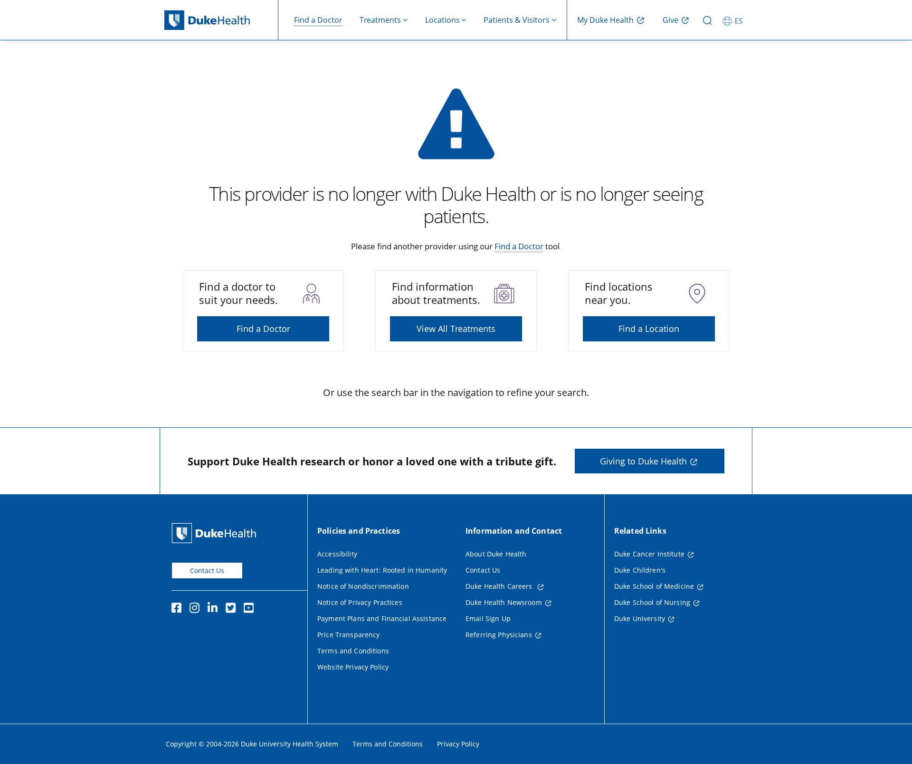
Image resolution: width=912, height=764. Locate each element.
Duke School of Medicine (654, 586)
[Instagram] (197, 609)
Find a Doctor (318, 20)
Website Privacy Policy (353, 666)
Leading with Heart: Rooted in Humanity (382, 570)
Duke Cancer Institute (649, 553)
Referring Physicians (499, 634)
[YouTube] (251, 609)
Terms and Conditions (353, 650)
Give (670, 20)
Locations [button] (442, 20)
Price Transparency (348, 634)
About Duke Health (496, 553)
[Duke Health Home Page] (215, 533)
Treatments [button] (380, 20)
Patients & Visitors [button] (517, 20)
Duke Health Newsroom (504, 602)
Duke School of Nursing (652, 602)
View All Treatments (456, 328)
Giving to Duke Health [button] (643, 461)
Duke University (639, 618)
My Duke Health (605, 20)
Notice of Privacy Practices (359, 602)
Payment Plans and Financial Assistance (381, 618)
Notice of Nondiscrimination (363, 586)
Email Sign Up (488, 618)
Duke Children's (639, 570)
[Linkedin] (215, 609)
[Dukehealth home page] (221, 20)
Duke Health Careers (500, 586)
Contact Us (207, 570)
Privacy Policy (458, 743)
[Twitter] (233, 609)
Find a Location (648, 328)
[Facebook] (178, 609)
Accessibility (337, 553)
